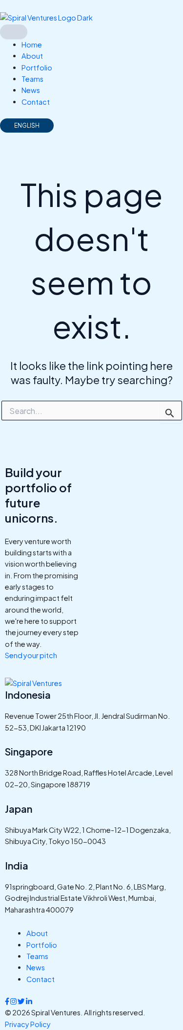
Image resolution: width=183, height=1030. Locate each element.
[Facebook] (7, 1001)
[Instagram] (14, 1001)
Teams (32, 78)
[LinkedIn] (29, 1001)
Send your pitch (31, 655)
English (27, 125)
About (32, 55)
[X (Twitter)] (22, 1001)
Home (31, 44)
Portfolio (36, 67)
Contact (35, 101)
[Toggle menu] (13, 31)
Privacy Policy (28, 1024)
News (30, 90)
